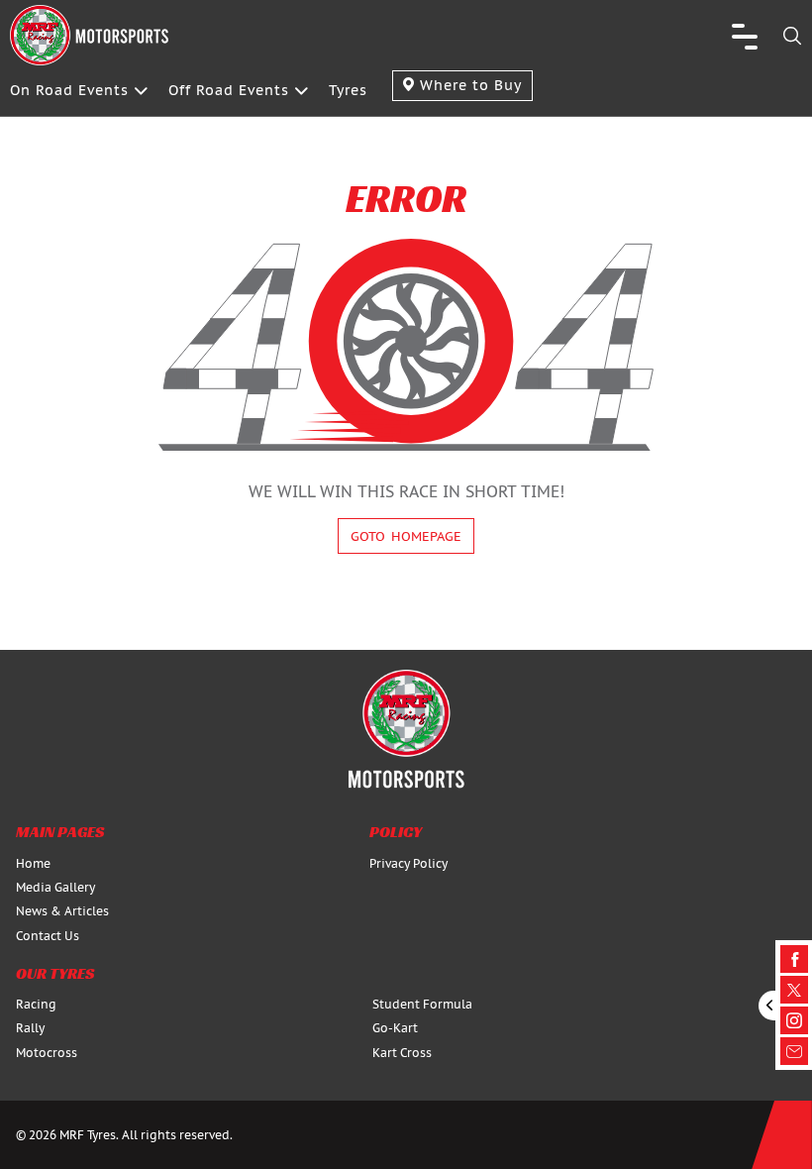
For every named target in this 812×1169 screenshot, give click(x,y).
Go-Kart (395, 1027)
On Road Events (69, 90)
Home (33, 863)
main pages (60, 831)
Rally (30, 1027)
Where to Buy (468, 85)
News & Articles (62, 910)
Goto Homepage (406, 536)
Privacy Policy (408, 863)
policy (395, 831)
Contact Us (47, 935)
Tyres (348, 90)
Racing (36, 1004)
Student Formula (422, 1004)
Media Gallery (55, 887)
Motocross (46, 1052)
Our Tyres (55, 973)
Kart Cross (402, 1052)
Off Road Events (228, 90)
